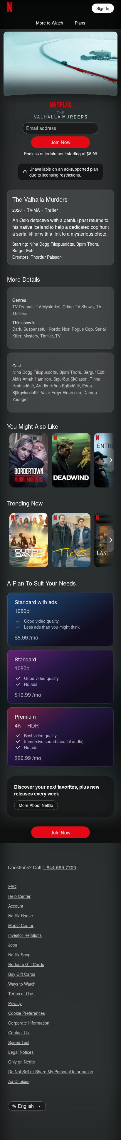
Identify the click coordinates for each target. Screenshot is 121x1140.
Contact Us (18, 1032)
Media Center (20, 925)
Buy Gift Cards (21, 974)
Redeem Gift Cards (26, 964)
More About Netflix (36, 805)
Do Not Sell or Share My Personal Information (50, 1071)
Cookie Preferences (26, 1013)
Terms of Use (20, 994)
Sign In (102, 8)
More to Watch (49, 23)
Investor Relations (25, 935)
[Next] (110, 460)
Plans (80, 23)
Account (15, 906)
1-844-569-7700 (59, 867)
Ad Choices (18, 1081)
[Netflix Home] (28, 8)
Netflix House (20, 916)
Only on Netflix (21, 1062)
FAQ (12, 886)
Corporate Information (28, 1023)
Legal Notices (20, 1052)
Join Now (60, 142)
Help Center (19, 896)
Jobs (12, 945)
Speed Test (18, 1042)
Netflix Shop (19, 955)
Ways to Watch (22, 984)
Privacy (15, 1003)
